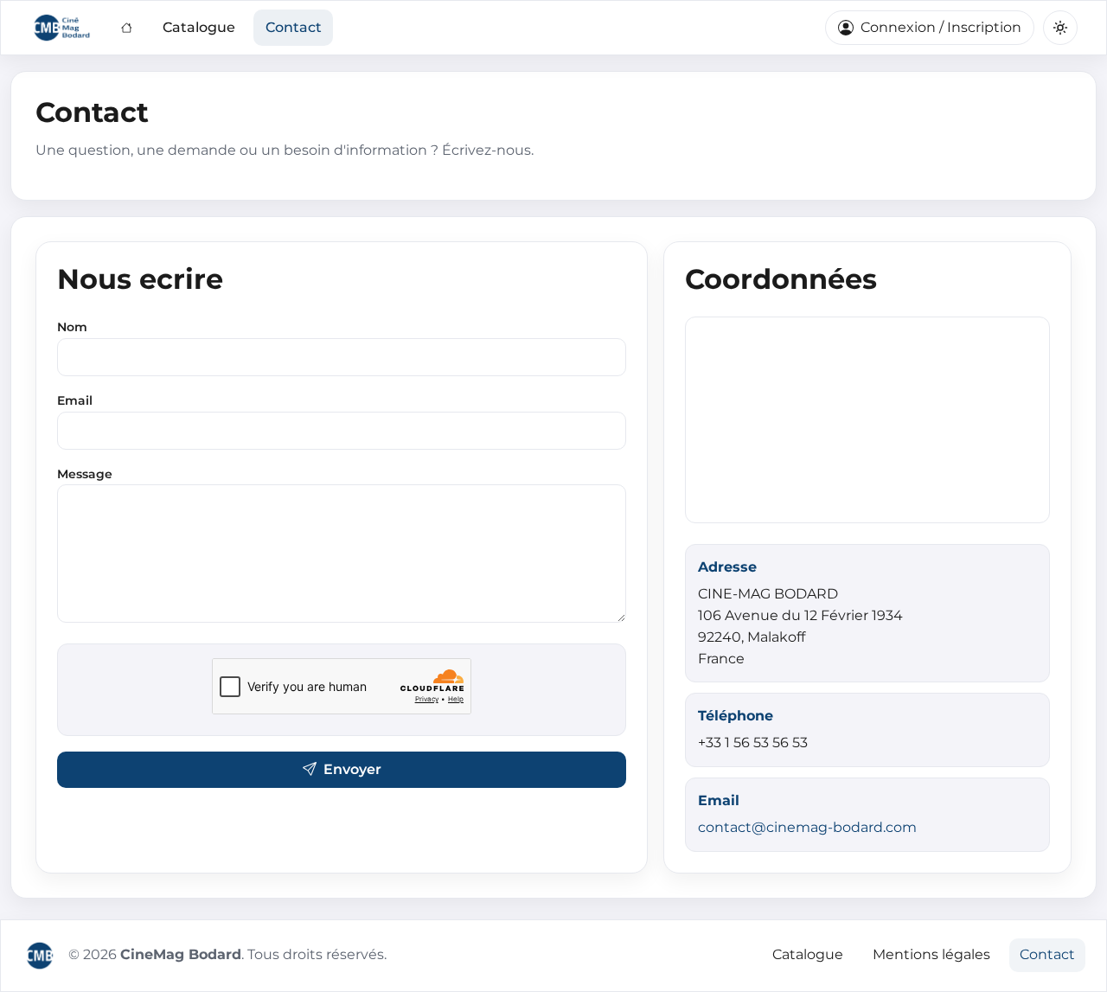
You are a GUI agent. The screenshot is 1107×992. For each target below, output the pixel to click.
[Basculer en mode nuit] (1060, 27)
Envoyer (352, 769)
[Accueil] (126, 27)
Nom (72, 327)
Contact (294, 27)
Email (75, 400)
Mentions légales (931, 954)
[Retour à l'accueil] (62, 27)
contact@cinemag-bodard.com (807, 827)
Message (84, 474)
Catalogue (199, 27)
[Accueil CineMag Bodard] (40, 956)
